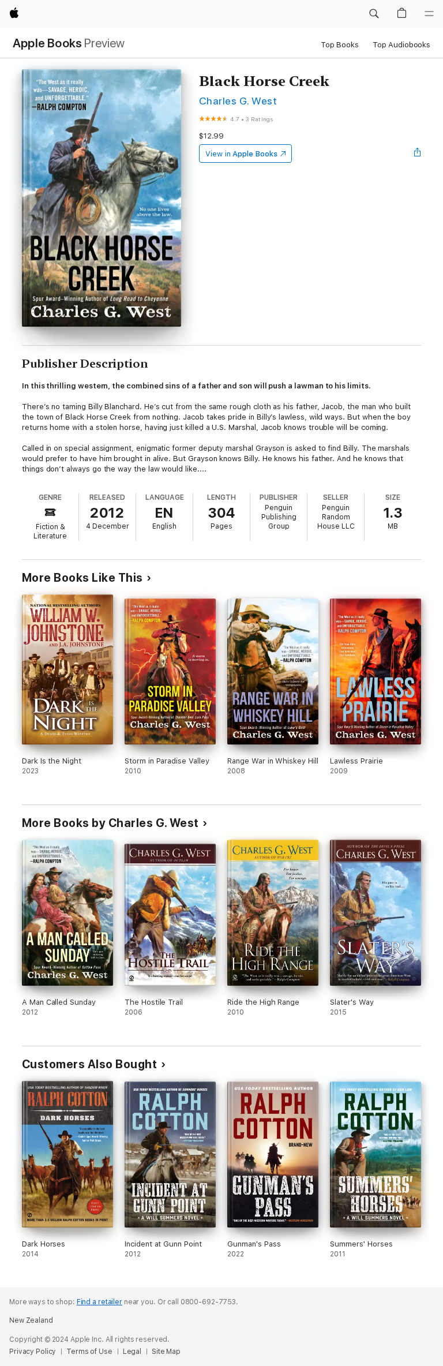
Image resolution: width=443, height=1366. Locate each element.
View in (241, 153)
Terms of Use (89, 1352)
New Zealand (31, 1320)
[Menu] (429, 14)
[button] (374, 14)
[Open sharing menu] (417, 153)
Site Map (166, 1352)
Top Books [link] (340, 44)
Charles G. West (238, 101)
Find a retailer (99, 1302)
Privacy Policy (32, 1352)
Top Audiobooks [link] (401, 44)
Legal (132, 1352)
